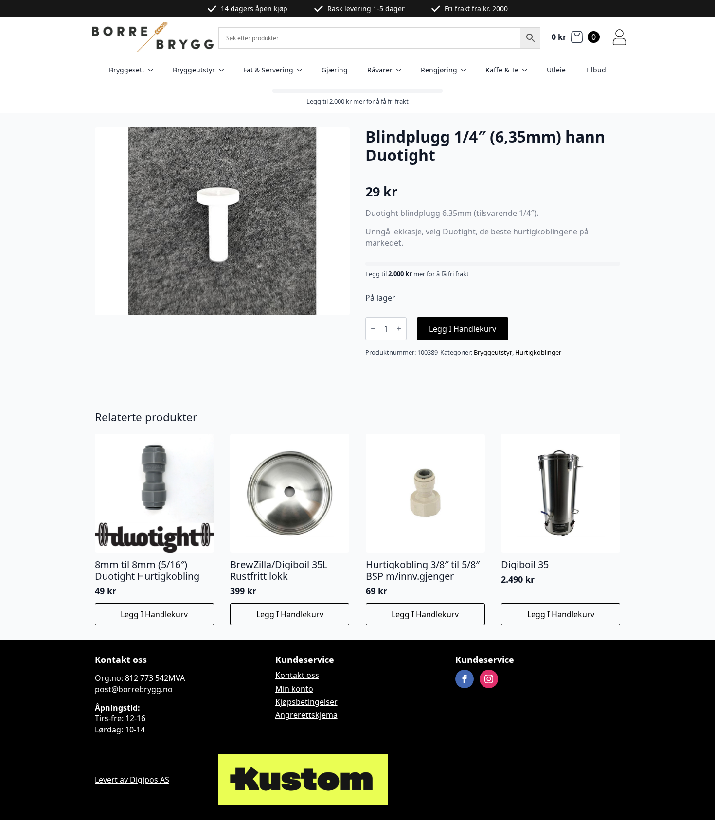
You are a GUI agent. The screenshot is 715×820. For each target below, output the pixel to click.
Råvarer (380, 69)
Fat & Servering (268, 69)
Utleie (556, 69)
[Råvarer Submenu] (402, 70)
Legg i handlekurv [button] (154, 614)
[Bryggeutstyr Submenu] (224, 70)
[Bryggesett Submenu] (153, 70)
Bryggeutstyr (194, 69)
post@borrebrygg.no (134, 689)
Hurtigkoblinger (538, 352)
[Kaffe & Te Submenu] (527, 70)
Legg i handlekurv (462, 328)
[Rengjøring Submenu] (466, 70)
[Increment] (398, 328)
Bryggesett (126, 69)
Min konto (294, 688)
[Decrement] (373, 328)
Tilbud (595, 69)
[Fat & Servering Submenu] (302, 70)
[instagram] (489, 679)
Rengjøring (439, 69)
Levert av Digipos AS (132, 779)
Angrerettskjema (306, 715)
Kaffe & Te (501, 69)
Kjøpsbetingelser (306, 701)
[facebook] (464, 679)
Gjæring (335, 69)
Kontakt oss (297, 675)
